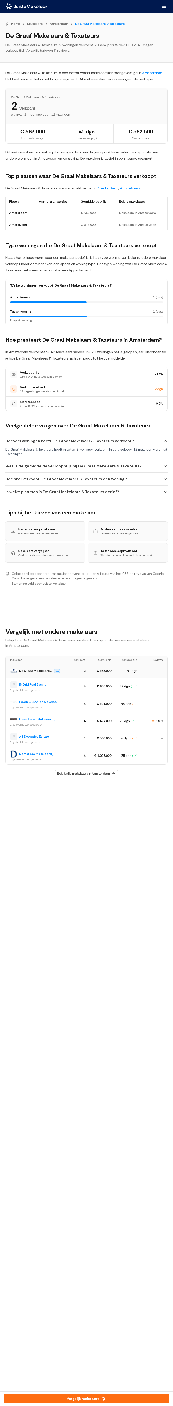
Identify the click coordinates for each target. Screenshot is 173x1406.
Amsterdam (152, 72)
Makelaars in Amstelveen (137, 225)
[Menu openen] (164, 6)
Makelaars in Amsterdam (137, 213)
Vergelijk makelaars (83, 1398)
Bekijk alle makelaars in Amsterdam (83, 773)
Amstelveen (130, 188)
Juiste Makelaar (54, 584)
